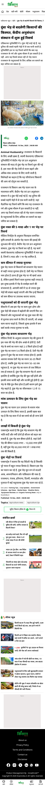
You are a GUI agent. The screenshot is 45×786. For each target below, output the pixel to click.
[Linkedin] (41, 138)
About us (22, 740)
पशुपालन (36, 11)
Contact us (22, 754)
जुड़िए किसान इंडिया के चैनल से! (22, 509)
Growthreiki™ (33, 773)
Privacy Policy (22, 745)
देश (7, 11)
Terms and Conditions (23, 749)
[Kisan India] (13, 4)
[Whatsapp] (32, 765)
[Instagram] (14, 765)
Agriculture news (16, 502)
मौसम (28, 11)
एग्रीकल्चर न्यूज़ (5, 21)
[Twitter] (31, 138)
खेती (21, 11)
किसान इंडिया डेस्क (9, 143)
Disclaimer (22, 759)
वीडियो (11, 784)
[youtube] (37, 765)
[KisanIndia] (21, 782)
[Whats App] (26, 138)
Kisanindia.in (22, 776)
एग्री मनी (14, 11)
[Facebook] (36, 138)
